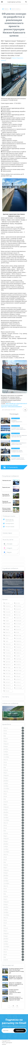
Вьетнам (18, 615)
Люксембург (19, 638)
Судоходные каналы (9, 661)
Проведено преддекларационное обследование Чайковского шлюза (18, 421)
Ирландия (18, 620)
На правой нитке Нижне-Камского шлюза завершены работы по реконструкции (18, 428)
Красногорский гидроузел (9, 635)
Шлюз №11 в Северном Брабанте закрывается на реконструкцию (16, 984)
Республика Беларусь (9, 653)
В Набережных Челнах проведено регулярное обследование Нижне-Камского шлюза (19, 451)
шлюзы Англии (9, 679)
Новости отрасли (15, 418)
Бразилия (18, 609)
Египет (7, 617)
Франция (18, 673)
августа (6, 728)
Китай (17, 632)
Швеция (18, 676)
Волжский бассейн (9, 615)
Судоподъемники (19, 659)
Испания (7, 623)
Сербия (18, 656)
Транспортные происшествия (19, 661)
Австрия (7, 603)
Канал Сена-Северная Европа (9, 632)
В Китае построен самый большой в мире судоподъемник (7, 510)
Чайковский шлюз (6, 480)
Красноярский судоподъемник (6, 495)
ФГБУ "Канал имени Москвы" (9, 673)
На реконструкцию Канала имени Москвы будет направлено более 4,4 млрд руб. (16, 971)
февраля (6, 744)
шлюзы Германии (19, 679)
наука (6, 641)
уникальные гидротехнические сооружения (19, 664)
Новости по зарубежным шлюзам (9, 647)
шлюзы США (19, 682)
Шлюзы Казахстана (9, 682)
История (7, 626)
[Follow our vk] (10, 544)
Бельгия (7, 609)
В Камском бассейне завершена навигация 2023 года (19, 436)
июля (5, 730)
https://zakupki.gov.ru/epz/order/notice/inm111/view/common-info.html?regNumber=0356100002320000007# (14, 405)
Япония (7, 691)
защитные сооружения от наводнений (19, 617)
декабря (6, 749)
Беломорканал (19, 606)
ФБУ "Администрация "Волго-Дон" (19, 667)
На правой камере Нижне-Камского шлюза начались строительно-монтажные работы (17, 458)
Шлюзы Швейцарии (9, 688)
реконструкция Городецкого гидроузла (19, 650)
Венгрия (18, 612)
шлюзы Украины (9, 685)
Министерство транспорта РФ (10, 520)
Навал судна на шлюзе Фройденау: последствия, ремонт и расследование (16, 977)
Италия (18, 626)
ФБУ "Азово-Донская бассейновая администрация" (19, 670)
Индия (7, 620)
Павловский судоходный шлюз (6, 502)
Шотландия (19, 688)
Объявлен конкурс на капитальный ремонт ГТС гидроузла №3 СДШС (16, 998)
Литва (6, 638)
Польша (7, 650)
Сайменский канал (19, 653)
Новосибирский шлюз (9, 644)
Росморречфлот (10, 523)
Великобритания (9, 612)
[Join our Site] (10, 552)
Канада (7, 629)
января (6, 746)
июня (5, 733)
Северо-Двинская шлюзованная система (9, 656)
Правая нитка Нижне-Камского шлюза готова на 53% (18, 443)
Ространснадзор (10, 526)
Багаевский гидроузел (9, 606)
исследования (19, 623)
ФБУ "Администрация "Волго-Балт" (9, 667)
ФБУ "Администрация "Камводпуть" (9, 670)
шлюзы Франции (19, 685)
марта (5, 741)
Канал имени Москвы (19, 629)
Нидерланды (19, 641)
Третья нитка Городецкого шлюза (9, 664)
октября (6, 754)
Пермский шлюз (6, 487)
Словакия (7, 659)
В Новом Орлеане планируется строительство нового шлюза (15, 992)
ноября (6, 752)
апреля (6, 738)
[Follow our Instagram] (10, 548)
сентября (6, 757)
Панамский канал (19, 647)
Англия (18, 603)
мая (5, 736)
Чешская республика (9, 676)
